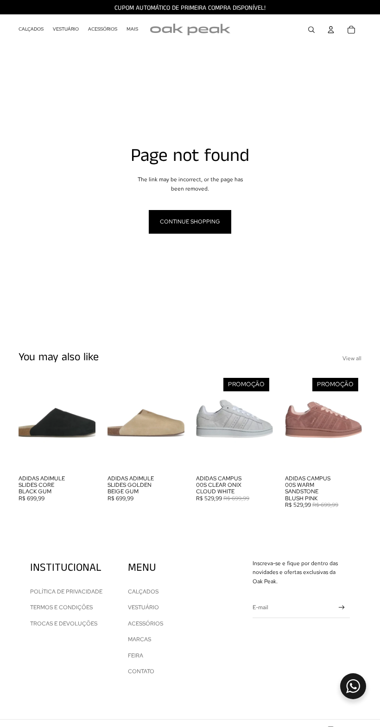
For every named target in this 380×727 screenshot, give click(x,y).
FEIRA (135, 655)
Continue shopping (190, 221)
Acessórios (145, 623)
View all (351, 358)
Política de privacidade (66, 591)
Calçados (143, 591)
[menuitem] (31, 29)
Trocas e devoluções (63, 623)
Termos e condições (61, 607)
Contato (141, 671)
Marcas (139, 639)
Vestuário (143, 607)
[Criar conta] (342, 607)
